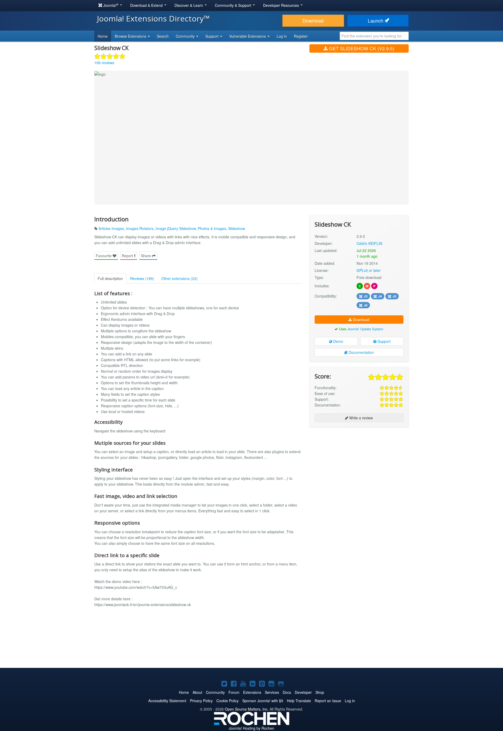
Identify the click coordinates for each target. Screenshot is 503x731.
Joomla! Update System (365, 328)
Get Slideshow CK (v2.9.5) (361, 48)
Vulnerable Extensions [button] (248, 36)
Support (383, 341)
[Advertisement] (359, 465)
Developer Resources (281, 5)
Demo (337, 341)
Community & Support (233, 5)
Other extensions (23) (179, 278)
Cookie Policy (227, 700)
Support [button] (212, 36)
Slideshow (236, 228)
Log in (282, 36)
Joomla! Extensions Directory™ (153, 18)
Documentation (361, 352)
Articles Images (111, 228)
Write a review (360, 417)
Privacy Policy (201, 700)
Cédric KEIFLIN (369, 243)
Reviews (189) (142, 278)
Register (301, 36)
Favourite (104, 255)
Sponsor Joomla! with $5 (262, 700)
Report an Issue (328, 700)
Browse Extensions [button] (131, 36)
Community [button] (186, 36)
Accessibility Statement (167, 700)
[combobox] (374, 36)
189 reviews (104, 62)
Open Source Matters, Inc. (247, 709)
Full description (110, 278)
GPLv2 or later (369, 270)
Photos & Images (212, 228)
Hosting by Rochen (251, 728)
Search (163, 36)
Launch (376, 20)
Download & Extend (147, 5)
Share (146, 255)
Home (103, 36)
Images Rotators (140, 228)
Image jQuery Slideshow (176, 228)
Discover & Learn (189, 5)
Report (128, 255)
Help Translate (299, 700)
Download (313, 20)
